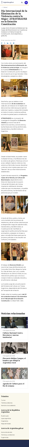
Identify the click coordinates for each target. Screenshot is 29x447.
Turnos (3, 400)
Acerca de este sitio (6, 432)
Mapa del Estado (6, 423)
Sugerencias (4, 437)
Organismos (4, 421)
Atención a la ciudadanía (8, 405)
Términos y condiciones (8, 435)
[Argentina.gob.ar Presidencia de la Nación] (7, 2)
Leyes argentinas (6, 418)
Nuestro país (5, 416)
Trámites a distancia (6, 403)
